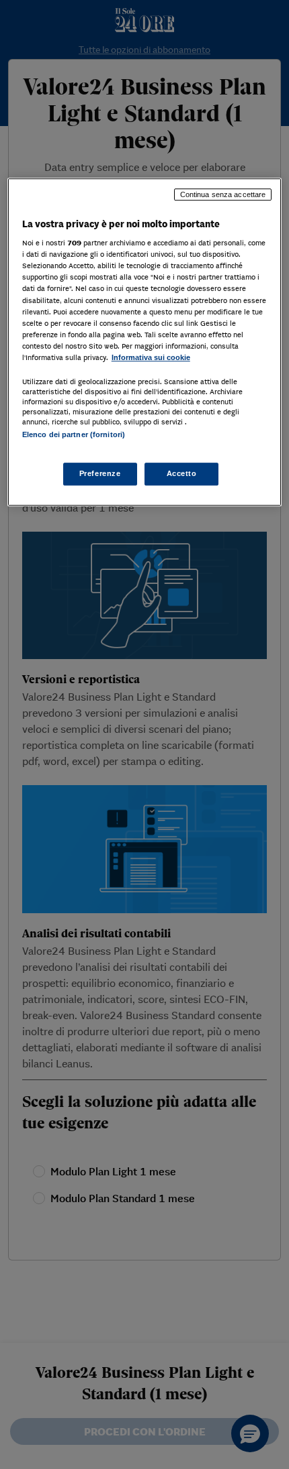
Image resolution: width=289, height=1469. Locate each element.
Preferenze (100, 474)
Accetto (182, 474)
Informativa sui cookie (151, 357)
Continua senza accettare (223, 194)
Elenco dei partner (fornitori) (73, 434)
